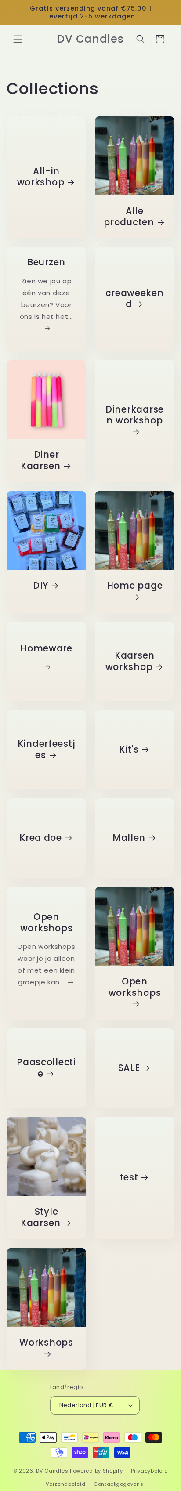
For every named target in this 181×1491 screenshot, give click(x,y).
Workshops (46, 1343)
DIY (40, 586)
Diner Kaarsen (41, 460)
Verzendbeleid (65, 1483)
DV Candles (52, 1470)
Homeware (46, 649)
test (129, 1177)
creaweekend (134, 299)
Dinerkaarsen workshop (134, 415)
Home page (135, 586)
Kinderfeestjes (47, 749)
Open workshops (46, 923)
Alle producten (129, 217)
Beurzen (46, 262)
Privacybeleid (149, 1470)
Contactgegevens (119, 1483)
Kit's (129, 749)
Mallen (128, 837)
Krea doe (40, 837)
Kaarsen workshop (130, 661)
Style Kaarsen (41, 1217)
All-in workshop (41, 177)
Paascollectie (46, 1068)
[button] (17, 39)
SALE (129, 1068)
